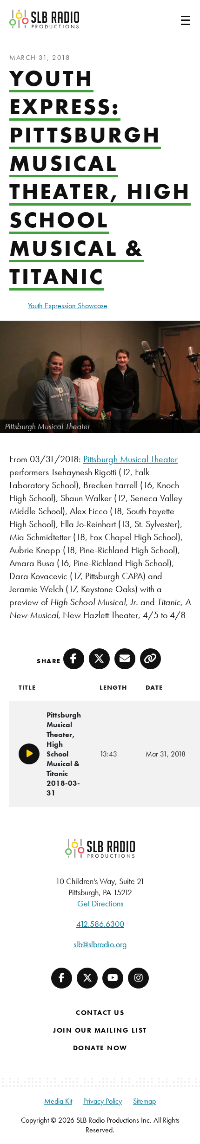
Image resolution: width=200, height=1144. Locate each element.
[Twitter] (87, 978)
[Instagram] (138, 978)
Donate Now (100, 1048)
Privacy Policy (102, 1101)
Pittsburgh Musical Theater (130, 459)
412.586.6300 (100, 923)
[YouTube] (112, 978)
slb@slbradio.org (100, 944)
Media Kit (58, 1101)
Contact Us (100, 1012)
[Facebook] (61, 978)
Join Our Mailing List (100, 1030)
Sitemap (144, 1101)
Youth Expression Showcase (67, 305)
